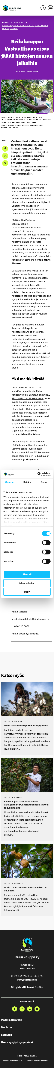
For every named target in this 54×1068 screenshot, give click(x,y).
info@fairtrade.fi (27, 979)
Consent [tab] (9, 482)
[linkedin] (5, 156)
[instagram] (22, 1009)
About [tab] (44, 482)
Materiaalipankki (11, 1019)
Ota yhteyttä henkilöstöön (27, 986)
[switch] (46, 542)
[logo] (12, 7)
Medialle (6, 1027)
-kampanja (28, 398)
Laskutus (6, 1034)
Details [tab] (27, 482)
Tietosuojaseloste (12, 1060)
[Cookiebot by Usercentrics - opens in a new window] (38, 474)
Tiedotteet (19, 22)
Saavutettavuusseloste (39, 1060)
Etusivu (5, 22)
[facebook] (5, 149)
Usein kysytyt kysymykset (17, 1042)
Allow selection (27, 583)
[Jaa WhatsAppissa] (5, 163)
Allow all (27, 574)
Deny (27, 592)
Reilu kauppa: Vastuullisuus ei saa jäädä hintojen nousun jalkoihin (25, 27)
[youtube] (37, 1009)
